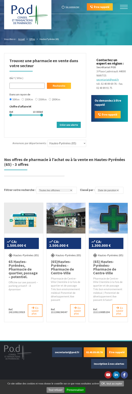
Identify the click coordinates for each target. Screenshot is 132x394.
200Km (56, 99)
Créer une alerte (69, 124)
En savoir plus (35, 310)
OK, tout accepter (111, 383)
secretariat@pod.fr (107, 79)
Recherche (59, 85)
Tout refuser (55, 389)
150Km (42, 99)
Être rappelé (109, 114)
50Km (16, 99)
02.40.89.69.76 (94, 352)
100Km (29, 99)
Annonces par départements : (30, 143)
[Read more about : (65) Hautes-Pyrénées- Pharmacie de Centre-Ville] (108, 218)
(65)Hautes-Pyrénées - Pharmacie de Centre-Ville (62, 267)
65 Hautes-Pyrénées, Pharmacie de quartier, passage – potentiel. (23, 269)
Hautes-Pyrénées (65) (26, 255)
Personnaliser (75, 389)
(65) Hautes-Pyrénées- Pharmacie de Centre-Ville (104, 267)
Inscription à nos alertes (109, 363)
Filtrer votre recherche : (20, 190)
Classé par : (87, 190)
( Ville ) (16, 78)
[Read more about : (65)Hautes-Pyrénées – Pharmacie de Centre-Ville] (66, 218)
